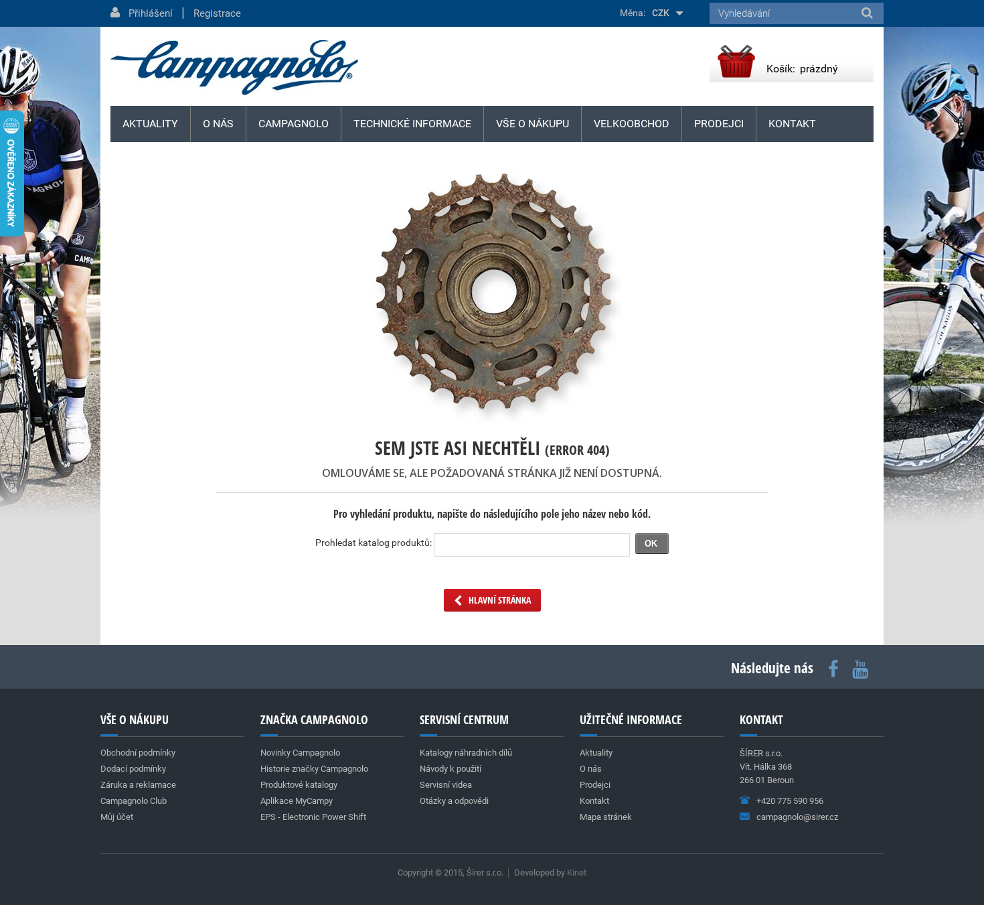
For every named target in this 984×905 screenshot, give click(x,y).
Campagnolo (293, 123)
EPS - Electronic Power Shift (313, 817)
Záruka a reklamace (138, 785)
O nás (218, 123)
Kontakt (792, 123)
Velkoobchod (631, 123)
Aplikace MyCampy (296, 801)
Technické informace (412, 123)
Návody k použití (450, 769)
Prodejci (719, 123)
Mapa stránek (606, 817)
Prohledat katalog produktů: (373, 542)
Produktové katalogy (298, 785)
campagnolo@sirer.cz (797, 817)
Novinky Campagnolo (300, 753)
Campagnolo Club (133, 801)
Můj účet (116, 817)
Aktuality (150, 123)
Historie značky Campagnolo (314, 769)
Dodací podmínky (133, 769)
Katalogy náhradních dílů (466, 753)
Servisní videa (446, 785)
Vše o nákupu (532, 123)
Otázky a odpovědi (454, 801)
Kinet (576, 872)
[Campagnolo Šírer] (234, 67)
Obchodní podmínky (137, 753)
